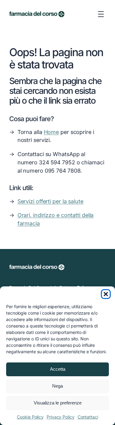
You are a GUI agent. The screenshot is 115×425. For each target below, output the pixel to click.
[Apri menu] (101, 14)
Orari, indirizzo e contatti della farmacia (55, 219)
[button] (106, 294)
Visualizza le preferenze (58, 402)
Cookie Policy (30, 416)
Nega (57, 386)
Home (51, 132)
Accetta (57, 369)
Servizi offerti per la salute (50, 201)
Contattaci (88, 416)
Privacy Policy (61, 416)
